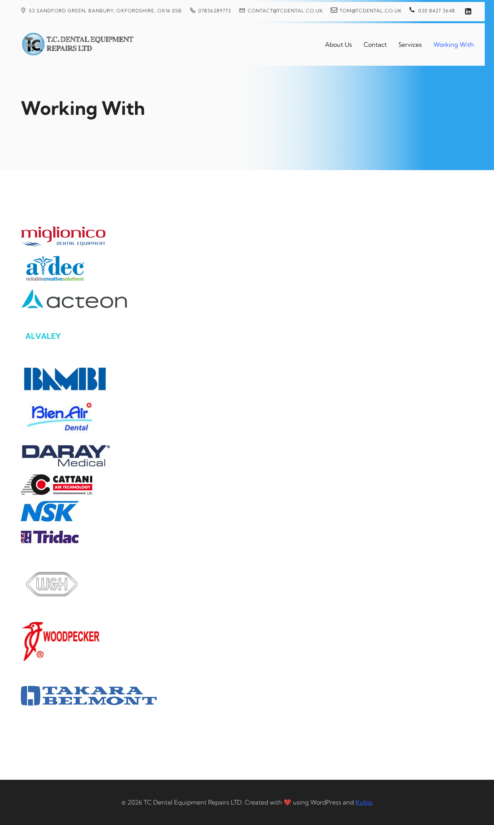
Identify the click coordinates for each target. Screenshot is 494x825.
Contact (375, 44)
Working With (453, 44)
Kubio (363, 802)
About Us (338, 44)
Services (410, 44)
